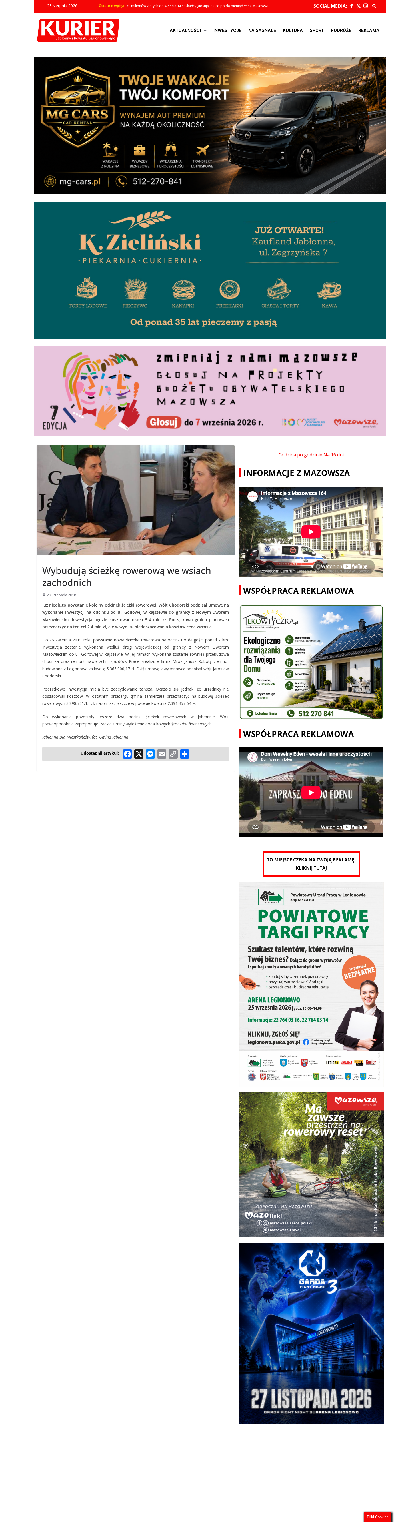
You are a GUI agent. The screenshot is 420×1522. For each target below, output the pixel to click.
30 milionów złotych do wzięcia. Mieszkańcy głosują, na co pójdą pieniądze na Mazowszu (197, 5)
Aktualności (185, 30)
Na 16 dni (333, 455)
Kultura (293, 30)
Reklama (368, 30)
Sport (317, 30)
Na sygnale (262, 30)
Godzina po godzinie (300, 455)
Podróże (341, 30)
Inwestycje (227, 30)
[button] (188, 30)
